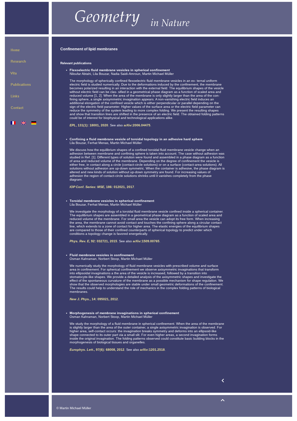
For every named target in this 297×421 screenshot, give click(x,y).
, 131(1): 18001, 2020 (89, 125)
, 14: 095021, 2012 (94, 299)
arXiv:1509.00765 (146, 241)
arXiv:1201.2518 (152, 349)
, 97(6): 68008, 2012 (97, 349)
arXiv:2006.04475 (137, 125)
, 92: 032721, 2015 (93, 241)
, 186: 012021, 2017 (102, 187)
